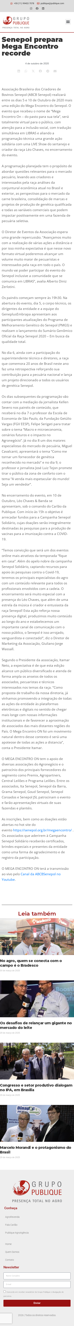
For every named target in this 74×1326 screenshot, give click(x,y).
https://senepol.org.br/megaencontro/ (42, 830)
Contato (9, 1259)
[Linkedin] (43, 8)
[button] (68, 22)
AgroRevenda (12, 1217)
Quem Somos (12, 1252)
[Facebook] (37, 8)
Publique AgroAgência (17, 1232)
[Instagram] (31, 8)
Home (8, 1244)
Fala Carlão (11, 1224)
